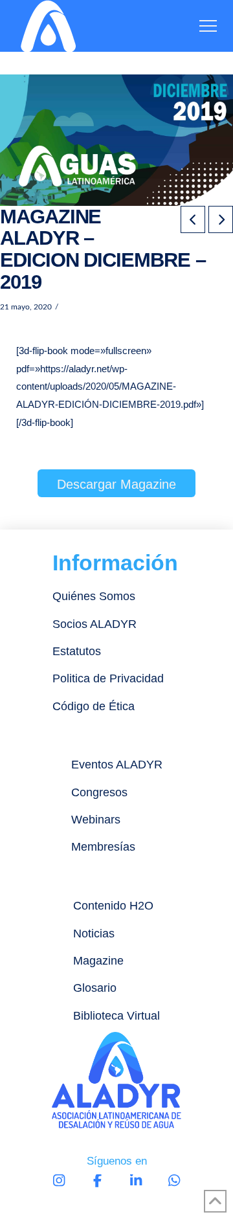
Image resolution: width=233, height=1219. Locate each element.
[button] (208, 26)
